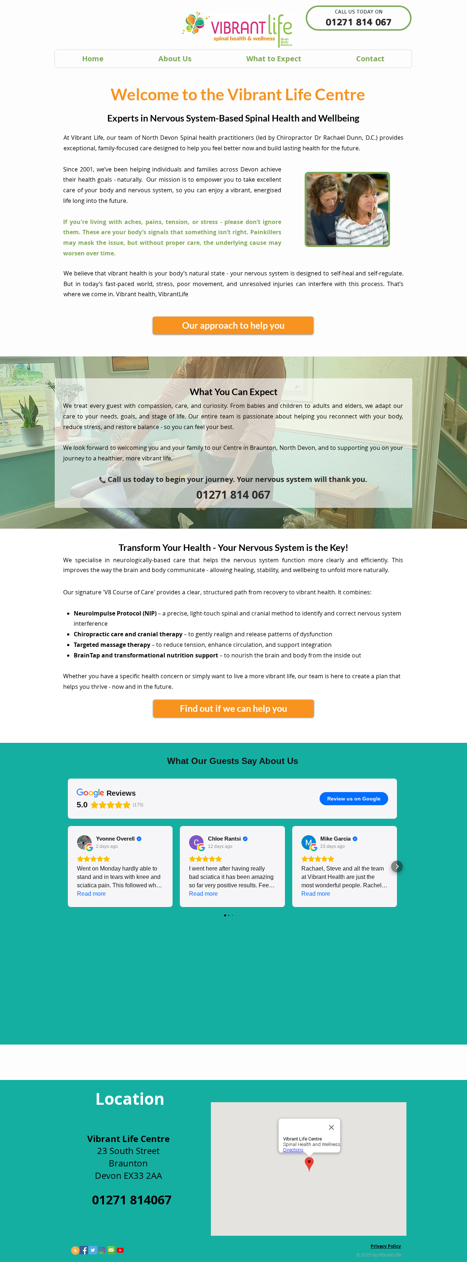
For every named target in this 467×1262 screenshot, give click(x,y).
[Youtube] (120, 1250)
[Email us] (111, 1250)
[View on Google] (84, 842)
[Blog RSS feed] (75, 1250)
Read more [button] (91, 894)
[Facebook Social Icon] (84, 1250)
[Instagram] (102, 1250)
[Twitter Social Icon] (93, 1250)
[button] (68, 866)
